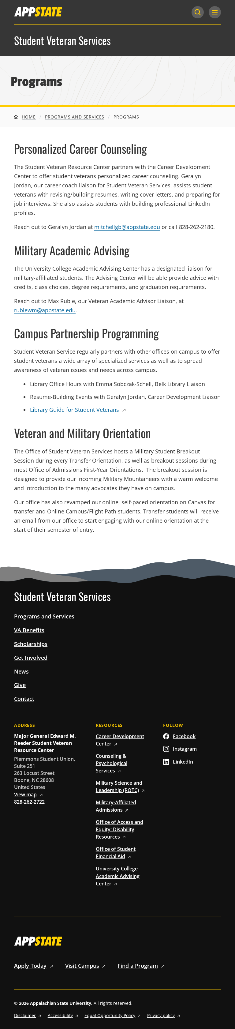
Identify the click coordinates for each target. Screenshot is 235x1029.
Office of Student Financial (116, 853)
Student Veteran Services (62, 41)
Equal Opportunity (109, 1015)
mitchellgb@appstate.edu (127, 227)
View (25, 794)
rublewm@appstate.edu (45, 310)
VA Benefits (29, 630)
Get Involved (30, 657)
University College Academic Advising (118, 876)
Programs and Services (75, 117)
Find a (138, 965)
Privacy (161, 1015)
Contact (24, 698)
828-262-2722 (29, 801)
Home (28, 117)
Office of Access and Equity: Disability (119, 829)
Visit (82, 965)
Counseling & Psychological (111, 763)
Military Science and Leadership (119, 786)
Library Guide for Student (74, 409)
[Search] (198, 12)
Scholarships (30, 644)
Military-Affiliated (116, 806)
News (21, 671)
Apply (30, 965)
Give (20, 685)
